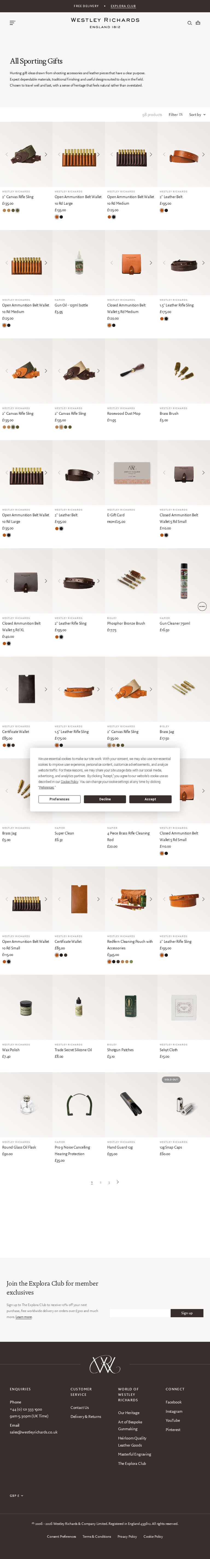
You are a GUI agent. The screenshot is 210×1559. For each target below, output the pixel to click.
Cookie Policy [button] (69, 781)
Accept (150, 799)
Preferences (59, 799)
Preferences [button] (46, 787)
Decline (105, 799)
